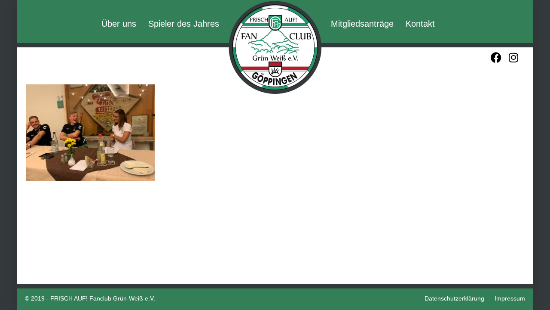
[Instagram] (513, 57)
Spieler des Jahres (183, 23)
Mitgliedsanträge (362, 23)
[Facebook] (496, 57)
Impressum (510, 298)
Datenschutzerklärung (454, 298)
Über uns (118, 23)
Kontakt (420, 23)
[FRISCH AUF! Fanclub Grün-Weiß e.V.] (275, 47)
